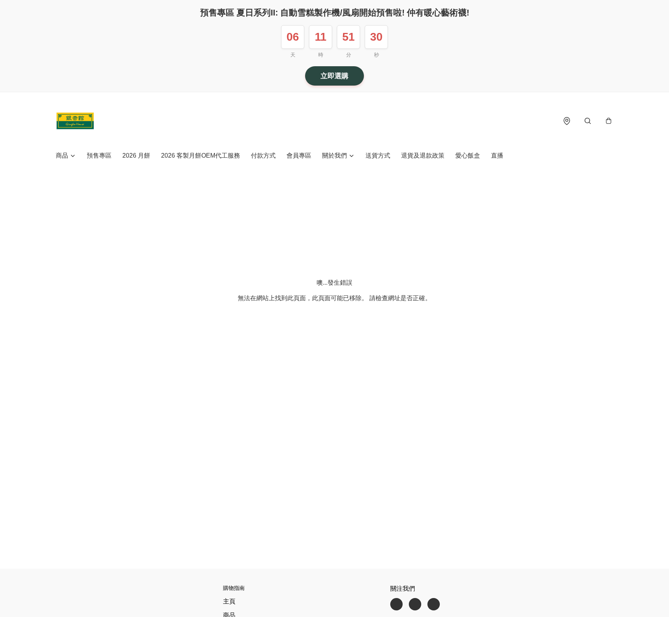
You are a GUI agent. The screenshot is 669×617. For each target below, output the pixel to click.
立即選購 (334, 76)
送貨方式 (377, 155)
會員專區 (298, 155)
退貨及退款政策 (422, 155)
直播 (497, 155)
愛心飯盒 (467, 155)
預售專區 (99, 155)
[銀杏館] (75, 120)
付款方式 (263, 155)
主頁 (229, 601)
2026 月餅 (136, 155)
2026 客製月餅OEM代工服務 (200, 155)
